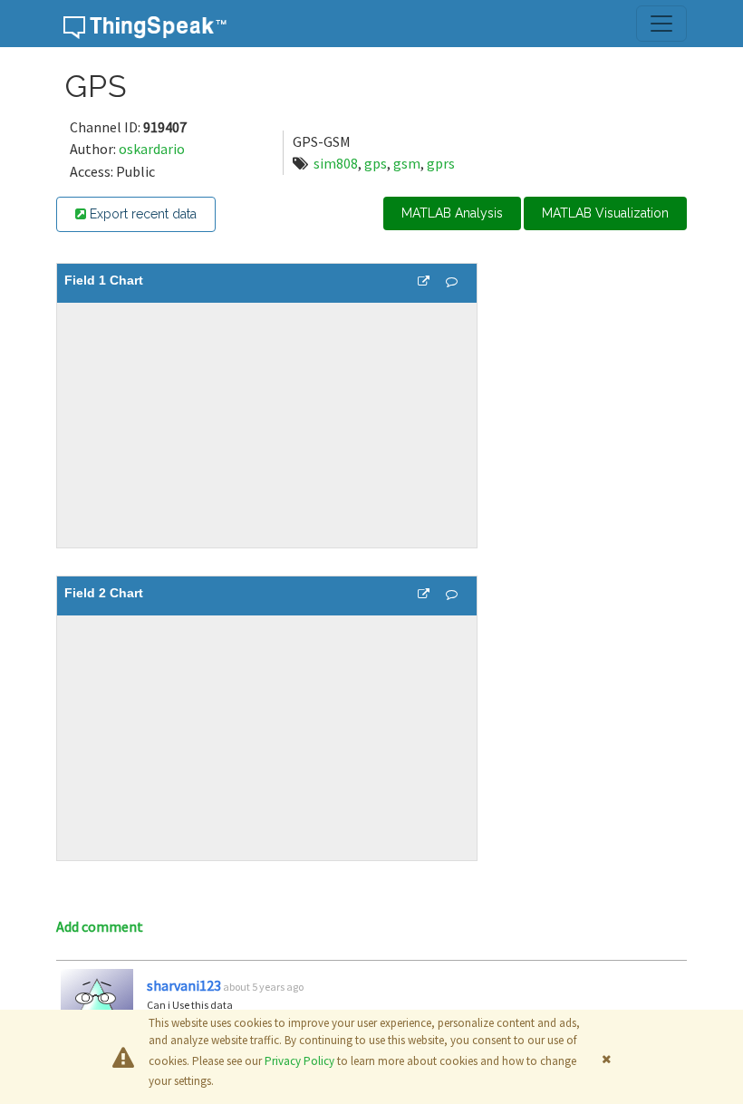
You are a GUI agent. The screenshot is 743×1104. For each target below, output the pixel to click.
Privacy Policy (299, 1061)
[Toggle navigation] (661, 23)
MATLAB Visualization (605, 213)
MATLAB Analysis (452, 213)
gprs (441, 163)
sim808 (336, 163)
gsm (406, 163)
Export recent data (141, 214)
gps (375, 163)
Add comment (99, 926)
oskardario (152, 149)
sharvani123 (184, 985)
